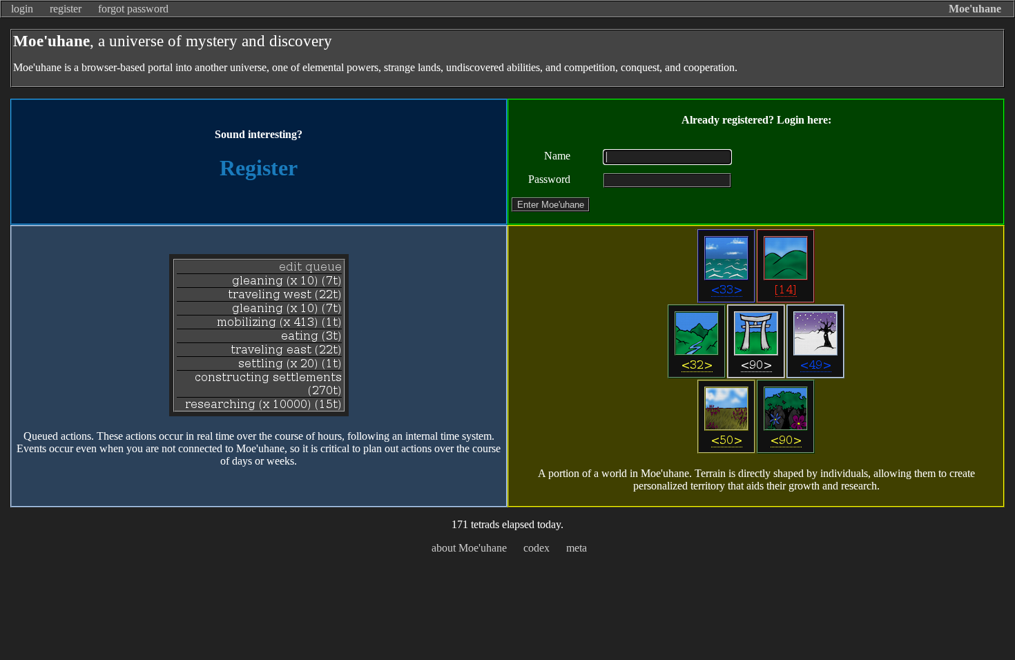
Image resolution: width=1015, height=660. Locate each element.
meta (576, 548)
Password (549, 179)
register (65, 8)
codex (536, 548)
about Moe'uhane (469, 548)
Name (557, 156)
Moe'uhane (975, 8)
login (22, 8)
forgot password (133, 8)
